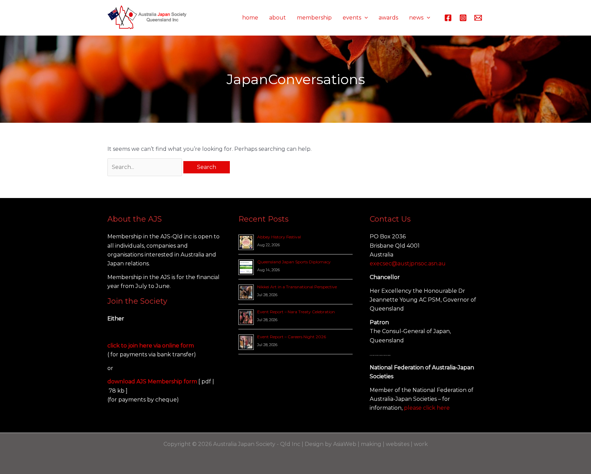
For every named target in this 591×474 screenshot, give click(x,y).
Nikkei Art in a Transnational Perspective (297, 286)
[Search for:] (145, 167)
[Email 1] (478, 17)
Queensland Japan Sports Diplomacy (294, 261)
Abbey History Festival (279, 236)
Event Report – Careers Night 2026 (291, 336)
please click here (427, 408)
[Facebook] (448, 17)
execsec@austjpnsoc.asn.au (408, 263)
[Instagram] (463, 17)
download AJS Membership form (152, 381)
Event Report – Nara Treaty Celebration (296, 311)
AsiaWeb (344, 444)
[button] (364, 17)
